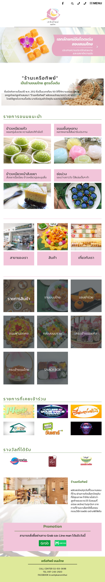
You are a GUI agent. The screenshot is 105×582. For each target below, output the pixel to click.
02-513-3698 (59, 568)
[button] (8, 45)
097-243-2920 (54, 571)
